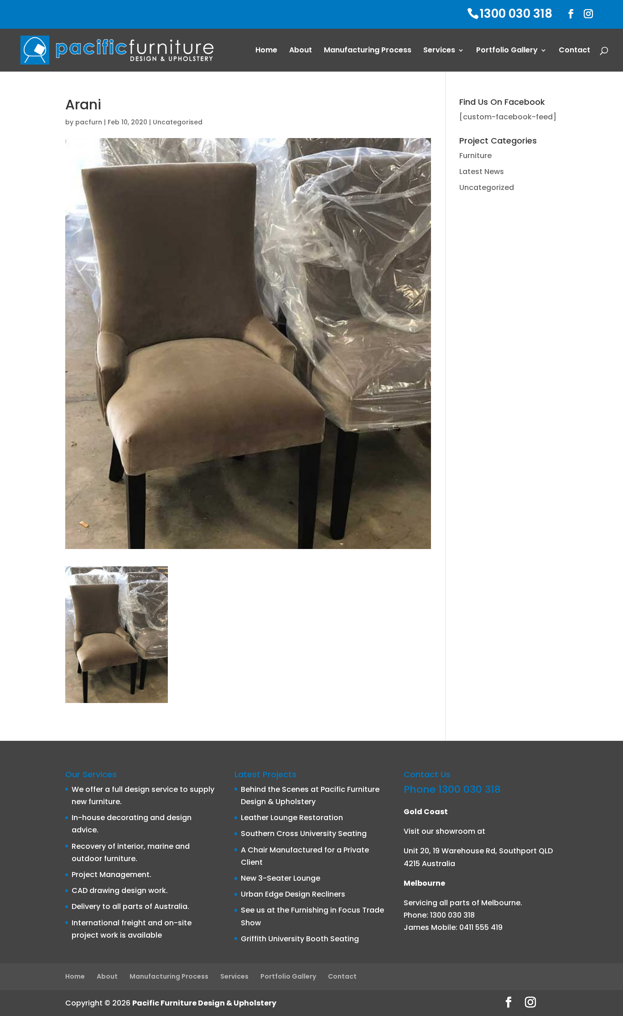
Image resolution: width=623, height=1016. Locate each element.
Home (266, 51)
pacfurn (88, 122)
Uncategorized (486, 187)
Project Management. (111, 874)
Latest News (481, 171)
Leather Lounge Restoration (292, 817)
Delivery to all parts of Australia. (130, 906)
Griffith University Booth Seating (300, 939)
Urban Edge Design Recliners (293, 894)
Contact (574, 51)
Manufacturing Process (367, 51)
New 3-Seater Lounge (280, 878)
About (300, 51)
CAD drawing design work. (120, 890)
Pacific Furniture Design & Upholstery (204, 1003)
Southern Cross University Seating (304, 833)
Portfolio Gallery (507, 51)
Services (439, 51)
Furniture (475, 155)
